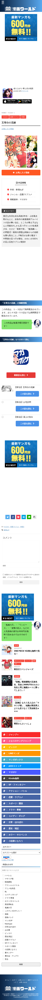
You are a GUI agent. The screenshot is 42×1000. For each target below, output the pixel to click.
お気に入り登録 (8, 129)
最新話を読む (20, 375)
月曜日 (22, 527)
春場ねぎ (6, 530)
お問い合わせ (23, 982)
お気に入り (21, 980)
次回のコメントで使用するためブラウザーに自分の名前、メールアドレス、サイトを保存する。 (21, 576)
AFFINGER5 (24, 997)
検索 (21, 964)
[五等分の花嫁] (24, 517)
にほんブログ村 (8, 860)
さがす (14, 980)
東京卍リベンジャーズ (23, 669)
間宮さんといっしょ (22, 723)
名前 (4, 565)
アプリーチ (24, 91)
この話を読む (26, 394)
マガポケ (6, 527)
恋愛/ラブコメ (14, 527)
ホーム (7, 980)
